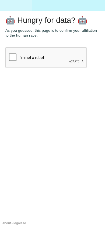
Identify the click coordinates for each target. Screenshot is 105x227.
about (6, 223)
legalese (19, 223)
